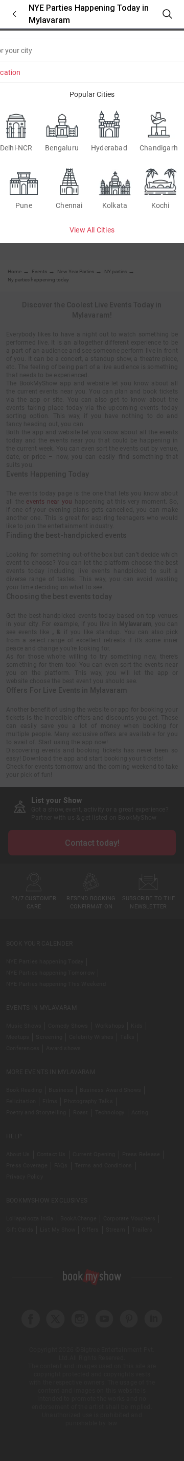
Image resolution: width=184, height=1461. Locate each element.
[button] (14, 14)
